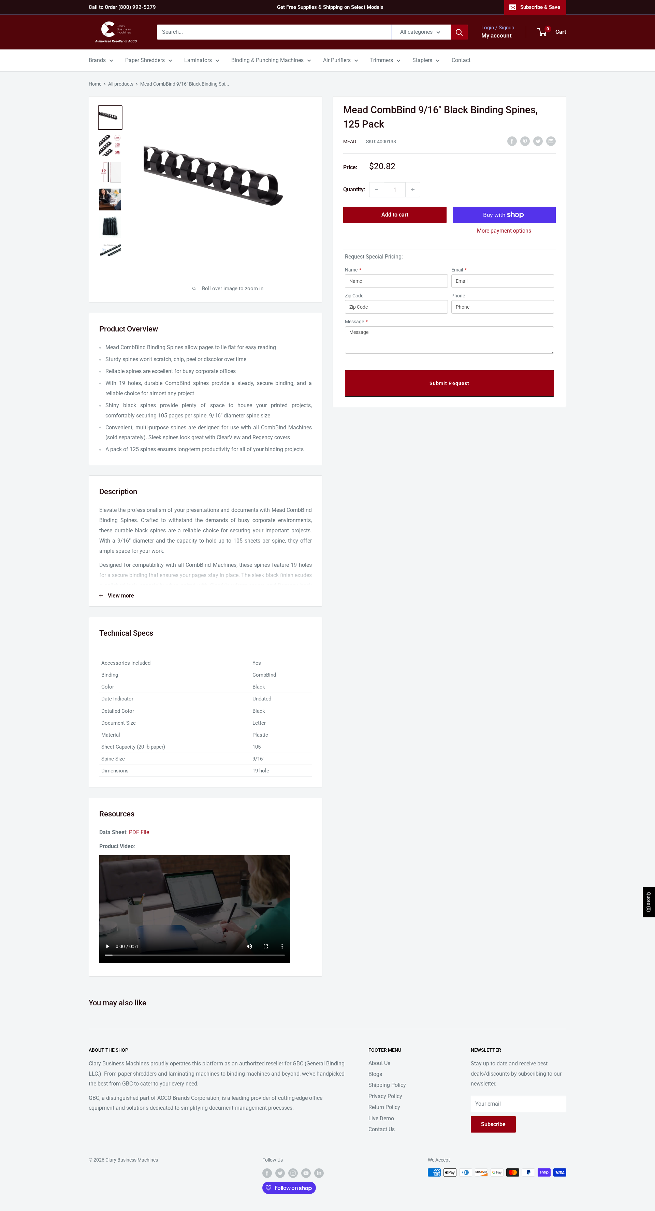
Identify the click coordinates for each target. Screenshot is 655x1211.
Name (353, 269)
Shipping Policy (387, 1085)
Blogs (375, 1074)
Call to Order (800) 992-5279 (122, 7)
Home (95, 84)
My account (496, 35)
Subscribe (493, 1124)
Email (459, 269)
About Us (379, 1063)
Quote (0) (649, 902)
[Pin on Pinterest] (525, 141)
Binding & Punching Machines (267, 60)
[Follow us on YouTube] (306, 1173)
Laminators (198, 60)
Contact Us (381, 1129)
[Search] (459, 32)
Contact (461, 60)
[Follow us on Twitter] (280, 1173)
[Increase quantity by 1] (413, 189)
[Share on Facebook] (512, 141)
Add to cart (394, 214)
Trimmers (381, 60)
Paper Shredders (145, 60)
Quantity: (354, 189)
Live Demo (381, 1118)
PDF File (139, 832)
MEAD (349, 141)
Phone (458, 295)
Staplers (422, 60)
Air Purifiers (337, 60)
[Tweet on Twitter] (538, 141)
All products (120, 84)
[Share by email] (551, 141)
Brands (97, 60)
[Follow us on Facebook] (267, 1173)
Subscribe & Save (540, 7)
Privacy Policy (385, 1096)
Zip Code (354, 295)
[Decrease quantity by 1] (376, 189)
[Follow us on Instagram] (293, 1173)
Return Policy (384, 1107)
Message (356, 321)
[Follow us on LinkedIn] (319, 1173)
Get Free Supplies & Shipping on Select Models (330, 7)
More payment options (504, 230)
